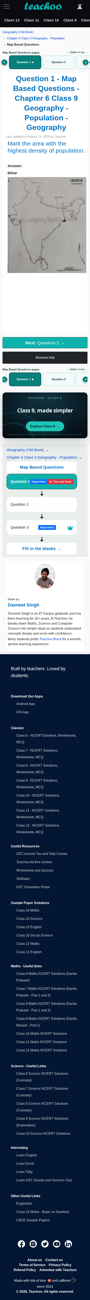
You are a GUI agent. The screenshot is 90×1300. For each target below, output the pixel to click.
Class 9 (70, 20)
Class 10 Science (29, 918)
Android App (25, 704)
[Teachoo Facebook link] (22, 1243)
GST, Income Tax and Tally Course (41, 853)
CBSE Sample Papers (33, 1220)
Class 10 (51, 20)
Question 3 (32, 527)
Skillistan (23, 878)
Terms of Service (32, 1265)
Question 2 (19, 504)
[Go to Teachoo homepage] (43, 6)
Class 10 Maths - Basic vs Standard (42, 1212)
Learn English (26, 1155)
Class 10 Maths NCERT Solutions (41, 1033)
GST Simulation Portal (33, 887)
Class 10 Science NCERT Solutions (43, 1133)
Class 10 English (29, 927)
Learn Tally (24, 1172)
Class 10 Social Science (34, 935)
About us (34, 1260)
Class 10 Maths (27, 910)
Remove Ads (45, 357)
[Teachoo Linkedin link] (68, 1243)
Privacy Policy (60, 1265)
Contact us (54, 1260)
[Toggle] (8, 6)
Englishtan (24, 1203)
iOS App (22, 712)
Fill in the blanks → (41, 548)
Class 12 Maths (27, 943)
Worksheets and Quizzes (34, 870)
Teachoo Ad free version (34, 862)
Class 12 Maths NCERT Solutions (41, 1050)
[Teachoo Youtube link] (57, 1243)
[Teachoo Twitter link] (45, 1243)
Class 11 (31, 20)
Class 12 (11, 20)
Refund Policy (25, 1270)
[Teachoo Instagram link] (34, 1243)
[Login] (80, 6)
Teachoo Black (51, 639)
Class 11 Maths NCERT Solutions (41, 1042)
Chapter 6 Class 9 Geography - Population (36, 38)
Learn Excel (25, 1163)
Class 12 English (29, 952)
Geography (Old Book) (18, 32)
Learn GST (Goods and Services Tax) (44, 1180)
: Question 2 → (45, 342)
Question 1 (40, 481)
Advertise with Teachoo (58, 1270)
